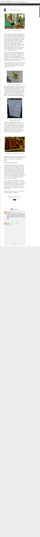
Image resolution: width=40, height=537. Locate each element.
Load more (14, 243)
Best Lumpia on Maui (15, 10)
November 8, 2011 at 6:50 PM (14, 223)
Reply (8, 220)
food (17, 197)
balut (19, 59)
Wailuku (20, 197)
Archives (17, 4)
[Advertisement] (31, 25)
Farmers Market (13, 197)
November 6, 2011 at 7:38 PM (15, 212)
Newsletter (13, 4)
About (10, 4)
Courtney (19, 196)
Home (7, 4)
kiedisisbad (9, 212)
